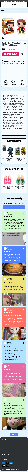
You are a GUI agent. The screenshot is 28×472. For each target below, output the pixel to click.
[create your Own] (8, 5)
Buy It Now (10, 54)
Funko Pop (4, 10)
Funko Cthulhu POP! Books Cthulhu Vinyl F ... (20, 159)
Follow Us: (4, 439)
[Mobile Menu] (3, 5)
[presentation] (3, 150)
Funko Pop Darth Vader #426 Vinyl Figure (7, 159)
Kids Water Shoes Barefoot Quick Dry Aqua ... (7, 187)
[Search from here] (19, 5)
